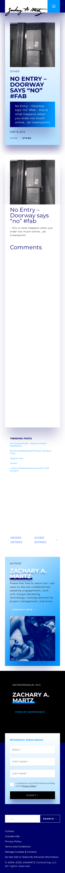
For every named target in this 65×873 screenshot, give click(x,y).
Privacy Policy (29, 786)
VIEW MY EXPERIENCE (30, 712)
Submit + (32, 795)
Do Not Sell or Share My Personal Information (31, 857)
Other (15, 71)
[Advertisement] (32, 495)
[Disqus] (32, 294)
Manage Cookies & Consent (21, 852)
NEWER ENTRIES (16, 540)
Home (14, 138)
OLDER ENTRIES (40, 540)
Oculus (13, 463)
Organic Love (16, 458)
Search (48, 818)
